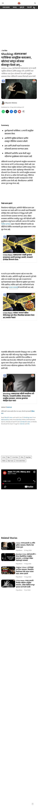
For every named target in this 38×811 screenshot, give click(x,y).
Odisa (21, 457)
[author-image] (2, 103)
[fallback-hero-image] (8, 546)
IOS (28, 424)
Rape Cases (10, 461)
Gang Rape (28, 457)
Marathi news (9, 417)
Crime (3, 457)
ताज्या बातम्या (6, 7)
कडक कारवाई (13, 287)
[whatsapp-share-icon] (3, 112)
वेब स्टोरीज (30, 7)
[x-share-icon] (7, 112)
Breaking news (28, 417)
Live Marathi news (25, 422)
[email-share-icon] (19, 112)
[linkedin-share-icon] (15, 112)
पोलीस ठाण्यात (5, 224)
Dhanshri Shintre (11, 103)
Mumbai (18, 419)
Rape (8, 457)
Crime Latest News (20, 461)
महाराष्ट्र (15, 7)
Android (22, 424)
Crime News (15, 457)
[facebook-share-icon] (11, 112)
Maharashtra (5, 419)
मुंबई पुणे (22, 7)
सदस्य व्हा (9, 407)
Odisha (4, 461)
